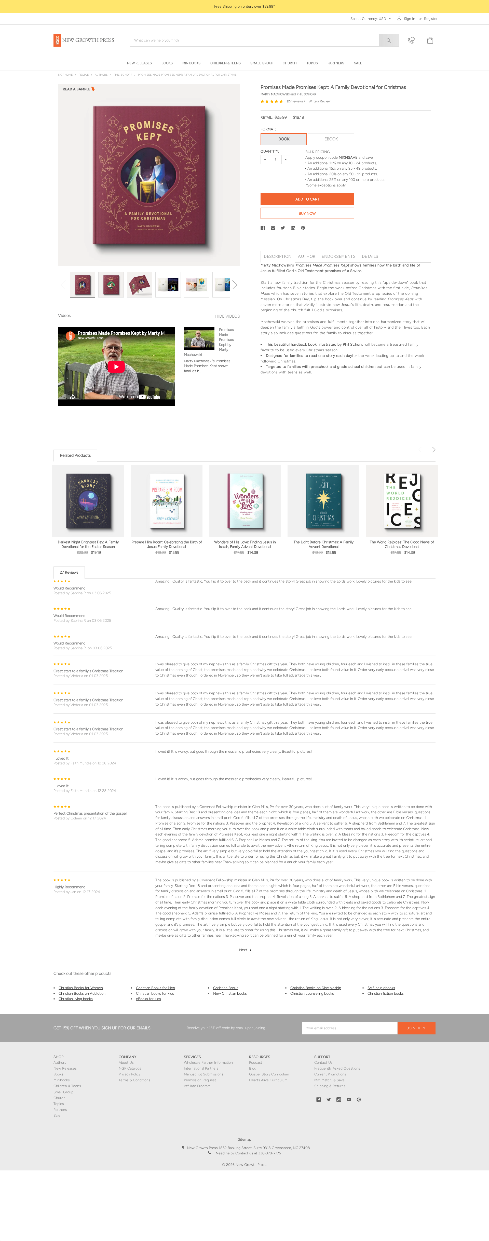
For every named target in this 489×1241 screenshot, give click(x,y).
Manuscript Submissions (203, 1074)
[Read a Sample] (79, 90)
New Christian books (230, 993)
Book (283, 139)
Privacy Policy (130, 1074)
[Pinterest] (303, 228)
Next (235, 285)
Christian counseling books (312, 993)
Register (431, 19)
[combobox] (264, 40)
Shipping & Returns (329, 1086)
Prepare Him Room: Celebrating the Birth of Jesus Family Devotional (166, 544)
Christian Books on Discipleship (315, 988)
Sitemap (244, 1139)
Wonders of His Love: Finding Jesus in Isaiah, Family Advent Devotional (245, 544)
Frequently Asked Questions (337, 1068)
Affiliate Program (197, 1086)
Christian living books (76, 998)
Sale (56, 1115)
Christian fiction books (386, 993)
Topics (58, 1104)
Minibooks (61, 1080)
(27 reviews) (296, 101)
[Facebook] (263, 228)
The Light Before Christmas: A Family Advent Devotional (324, 544)
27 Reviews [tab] (69, 572)
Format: (268, 129)
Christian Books (225, 988)
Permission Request (200, 1080)
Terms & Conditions (134, 1080)
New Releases (65, 1068)
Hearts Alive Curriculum (268, 1080)
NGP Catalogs (130, 1068)
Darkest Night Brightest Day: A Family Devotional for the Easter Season (88, 544)
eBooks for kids (148, 998)
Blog (252, 1068)
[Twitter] (283, 228)
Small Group (63, 1092)
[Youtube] (349, 1099)
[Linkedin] (293, 228)
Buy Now (307, 213)
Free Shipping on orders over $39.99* (244, 6)
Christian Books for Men (155, 988)
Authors (59, 1062)
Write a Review (320, 101)
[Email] (273, 228)
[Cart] (430, 40)
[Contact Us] (414, 40)
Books (58, 1074)
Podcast (255, 1062)
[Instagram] (338, 1099)
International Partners (201, 1068)
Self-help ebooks (381, 988)
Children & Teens (67, 1086)
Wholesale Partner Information (208, 1062)
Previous (63, 285)
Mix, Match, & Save (329, 1080)
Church (59, 1098)
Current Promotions (330, 1074)
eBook (331, 139)
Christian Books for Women (81, 988)
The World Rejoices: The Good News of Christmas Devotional (402, 544)
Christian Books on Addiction (82, 993)
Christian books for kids (155, 993)
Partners (60, 1110)
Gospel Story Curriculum (269, 1074)
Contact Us (323, 1062)
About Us (126, 1062)
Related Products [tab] (75, 455)
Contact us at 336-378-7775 (257, 1153)
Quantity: (270, 151)
